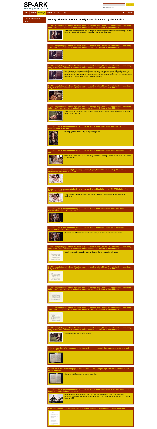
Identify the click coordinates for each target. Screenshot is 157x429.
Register (129, 13)
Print (26, 21)
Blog (64, 13)
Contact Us (51, 13)
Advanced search (108, 8)
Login (122, 13)
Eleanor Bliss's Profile (32, 18)
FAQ (58, 13)
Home (26, 13)
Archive (33, 13)
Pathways (41, 13)
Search (130, 5)
